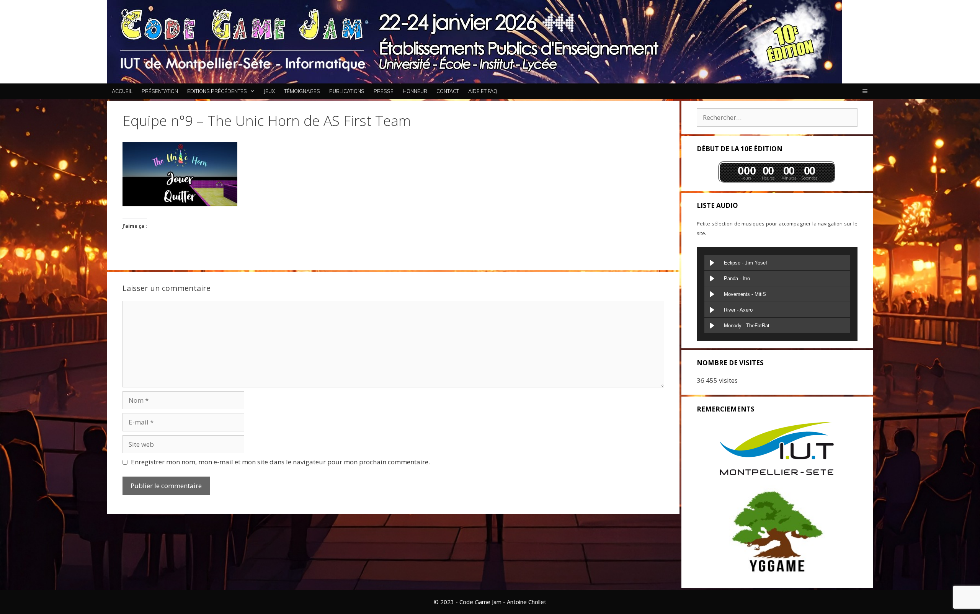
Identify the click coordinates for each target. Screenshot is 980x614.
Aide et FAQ (482, 91)
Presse (384, 91)
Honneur (415, 91)
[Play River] (712, 309)
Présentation (160, 91)
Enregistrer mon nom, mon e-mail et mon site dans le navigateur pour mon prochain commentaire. (280, 461)
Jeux (269, 91)
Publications (346, 91)
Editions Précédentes (217, 91)
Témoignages (302, 91)
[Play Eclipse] (712, 262)
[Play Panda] (712, 278)
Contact (447, 91)
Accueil (122, 91)
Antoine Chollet (526, 602)
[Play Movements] (712, 294)
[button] (865, 91)
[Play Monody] (712, 325)
